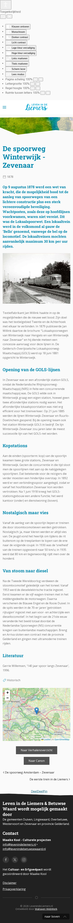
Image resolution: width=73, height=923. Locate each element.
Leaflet (46, 739)
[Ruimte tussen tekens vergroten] (48, 93)
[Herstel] (3, 16)
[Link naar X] (15, 860)
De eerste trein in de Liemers (49, 779)
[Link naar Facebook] (6, 860)
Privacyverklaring (14, 889)
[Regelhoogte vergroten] (38, 88)
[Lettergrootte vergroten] (37, 84)
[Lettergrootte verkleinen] (32, 84)
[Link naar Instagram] (24, 860)
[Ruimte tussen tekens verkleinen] (42, 93)
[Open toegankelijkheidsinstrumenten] (5, 5)
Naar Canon (37, 761)
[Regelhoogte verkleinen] (32, 88)
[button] (4, 107)
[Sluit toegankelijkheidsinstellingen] (9, 16)
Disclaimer (9, 883)
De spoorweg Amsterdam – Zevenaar (29, 772)
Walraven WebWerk (46, 909)
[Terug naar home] (36, 107)
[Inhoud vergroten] (40, 79)
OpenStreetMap (61, 739)
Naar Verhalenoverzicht (36, 750)
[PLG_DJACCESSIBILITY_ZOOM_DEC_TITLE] (35, 79)
